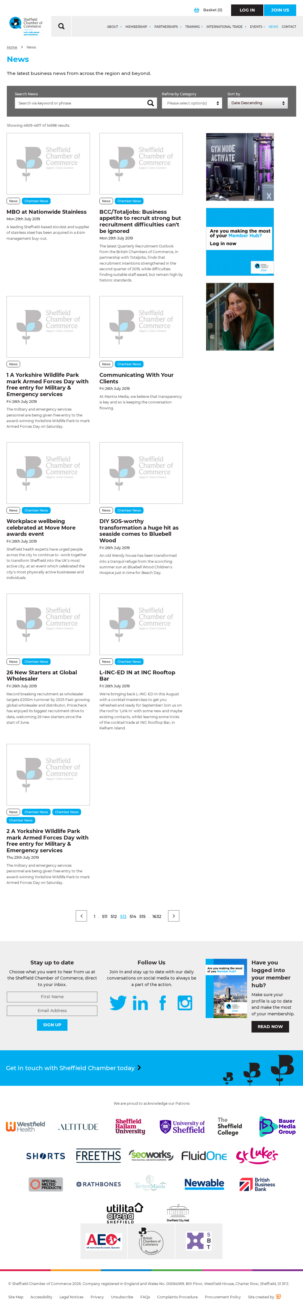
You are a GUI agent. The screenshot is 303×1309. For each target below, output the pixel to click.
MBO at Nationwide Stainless (47, 212)
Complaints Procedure (177, 1297)
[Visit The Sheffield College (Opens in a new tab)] (230, 1126)
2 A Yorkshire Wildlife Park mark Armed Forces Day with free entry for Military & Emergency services (47, 841)
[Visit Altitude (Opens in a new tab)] (78, 1126)
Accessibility (41, 1297)
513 (123, 916)
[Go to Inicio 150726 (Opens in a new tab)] (240, 317)
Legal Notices (71, 1297)
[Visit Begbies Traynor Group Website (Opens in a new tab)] (151, 1241)
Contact (289, 27)
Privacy (97, 1297)
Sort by (234, 94)
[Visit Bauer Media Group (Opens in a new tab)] (277, 1126)
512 (114, 916)
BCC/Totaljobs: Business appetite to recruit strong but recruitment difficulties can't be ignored (140, 221)
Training (192, 27)
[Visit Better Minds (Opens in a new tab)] (151, 1184)
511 (104, 916)
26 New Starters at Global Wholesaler (42, 675)
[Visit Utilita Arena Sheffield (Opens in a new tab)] (124, 1213)
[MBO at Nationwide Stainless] (48, 163)
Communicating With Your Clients (136, 378)
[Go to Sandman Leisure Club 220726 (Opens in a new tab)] (240, 167)
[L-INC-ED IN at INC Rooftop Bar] (141, 624)
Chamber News (36, 201)
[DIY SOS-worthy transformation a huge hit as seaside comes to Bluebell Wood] (141, 473)
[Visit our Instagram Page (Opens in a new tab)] (185, 1004)
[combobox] (192, 103)
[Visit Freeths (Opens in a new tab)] (98, 1155)
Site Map (15, 1297)
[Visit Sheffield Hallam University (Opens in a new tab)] (130, 1126)
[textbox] (193, 103)
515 (142, 916)
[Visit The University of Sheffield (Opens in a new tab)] (182, 1126)
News (273, 27)
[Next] (173, 916)
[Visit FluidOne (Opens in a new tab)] (204, 1155)
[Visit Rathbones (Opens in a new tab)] (98, 1184)
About (113, 27)
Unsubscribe (122, 1297)
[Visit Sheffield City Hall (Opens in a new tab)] (178, 1213)
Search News (26, 94)
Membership (136, 27)
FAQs (145, 1297)
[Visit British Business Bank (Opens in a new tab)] (257, 1184)
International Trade (225, 27)
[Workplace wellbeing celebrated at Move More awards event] (48, 473)
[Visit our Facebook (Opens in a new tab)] (162, 1004)
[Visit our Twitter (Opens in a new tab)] (118, 1004)
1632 (156, 916)
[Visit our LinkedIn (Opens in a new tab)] (140, 1004)
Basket (212, 10)
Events (256, 27)
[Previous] (81, 916)
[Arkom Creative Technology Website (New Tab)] (278, 1297)
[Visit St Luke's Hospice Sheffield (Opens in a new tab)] (257, 1155)
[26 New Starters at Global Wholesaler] (48, 624)
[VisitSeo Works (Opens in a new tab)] (151, 1155)
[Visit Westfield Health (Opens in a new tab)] (25, 1126)
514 (133, 916)
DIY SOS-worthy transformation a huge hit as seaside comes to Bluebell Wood (139, 531)
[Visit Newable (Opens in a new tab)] (204, 1184)
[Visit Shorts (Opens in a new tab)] (45, 1155)
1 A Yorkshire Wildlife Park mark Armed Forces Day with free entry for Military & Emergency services (47, 385)
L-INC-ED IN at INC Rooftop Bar (137, 675)
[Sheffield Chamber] (26, 26)
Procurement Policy (223, 1297)
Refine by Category (179, 94)
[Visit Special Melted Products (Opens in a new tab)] (45, 1184)
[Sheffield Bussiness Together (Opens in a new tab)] (199, 1241)
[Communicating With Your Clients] (141, 327)
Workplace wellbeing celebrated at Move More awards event (41, 527)
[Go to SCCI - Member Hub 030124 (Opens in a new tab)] (240, 242)
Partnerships (166, 27)
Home (12, 47)
